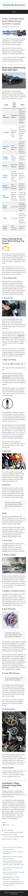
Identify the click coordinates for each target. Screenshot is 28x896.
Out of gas (6, 132)
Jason (4, 847)
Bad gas (5, 165)
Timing (5, 218)
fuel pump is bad (11, 421)
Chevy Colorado (8, 830)
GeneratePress (14, 894)
